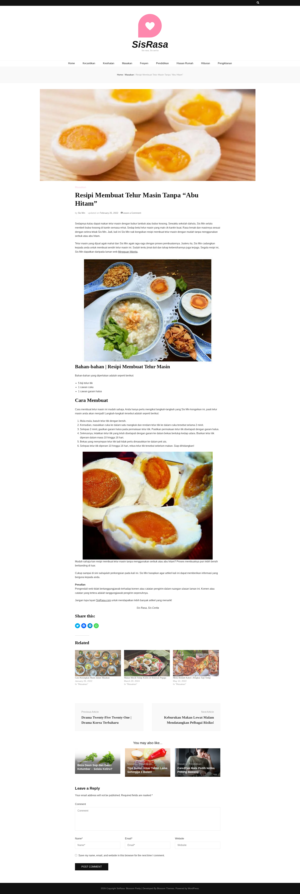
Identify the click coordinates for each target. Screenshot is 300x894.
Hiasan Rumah (185, 63)
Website (179, 838)
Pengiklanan (225, 63)
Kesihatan (108, 63)
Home (71, 63)
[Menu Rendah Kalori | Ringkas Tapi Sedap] (196, 663)
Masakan (127, 63)
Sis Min (81, 213)
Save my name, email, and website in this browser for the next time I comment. (121, 855)
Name (79, 838)
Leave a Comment (132, 213)
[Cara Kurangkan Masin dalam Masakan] (98, 663)
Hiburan (205, 63)
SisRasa (150, 44)
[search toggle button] (258, 3)
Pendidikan (162, 63)
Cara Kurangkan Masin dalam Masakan (92, 678)
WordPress (193, 888)
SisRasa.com (103, 600)
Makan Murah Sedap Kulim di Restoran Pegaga (145, 678)
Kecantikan (89, 63)
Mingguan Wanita (128, 251)
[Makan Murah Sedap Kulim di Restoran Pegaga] (147, 663)
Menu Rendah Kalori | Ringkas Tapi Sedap (192, 678)
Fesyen (144, 63)
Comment (80, 804)
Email (128, 838)
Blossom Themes (165, 888)
